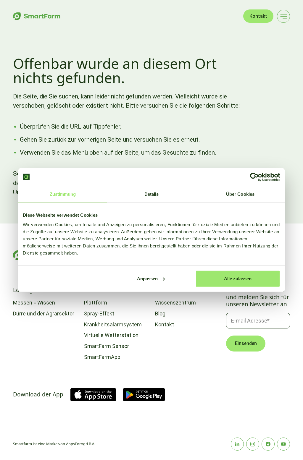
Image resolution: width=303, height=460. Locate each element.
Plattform (95, 302)
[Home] (36, 16)
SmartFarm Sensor (106, 346)
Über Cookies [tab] (240, 194)
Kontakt (258, 16)
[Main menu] (283, 16)
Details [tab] (151, 194)
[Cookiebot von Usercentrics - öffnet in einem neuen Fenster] (254, 177)
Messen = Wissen (34, 302)
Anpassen (147, 278)
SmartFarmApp (102, 357)
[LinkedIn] (237, 444)
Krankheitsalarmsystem (113, 324)
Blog (160, 313)
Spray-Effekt (99, 313)
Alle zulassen (238, 278)
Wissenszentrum (175, 302)
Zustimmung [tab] (63, 194)
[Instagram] (252, 444)
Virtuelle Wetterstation (111, 335)
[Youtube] (283, 444)
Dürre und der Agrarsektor (43, 313)
